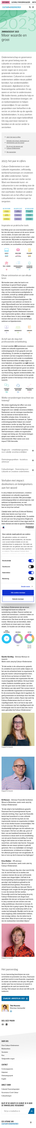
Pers (3, 1055)
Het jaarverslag (11, 152)
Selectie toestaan (18, 599)
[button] (18, 451)
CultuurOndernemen (11, 7)
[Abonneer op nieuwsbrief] (31, 1111)
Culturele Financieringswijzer (10, 1089)
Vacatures (5, 1052)
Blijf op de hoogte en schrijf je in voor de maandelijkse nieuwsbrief (17, 1104)
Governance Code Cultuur (10, 1092)
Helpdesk (5, 1072)
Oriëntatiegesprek (7, 1075)
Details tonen (25, 586)
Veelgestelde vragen (8, 1059)
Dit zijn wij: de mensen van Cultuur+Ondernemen (15, 147)
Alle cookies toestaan (18, 592)
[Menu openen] (32, 7)
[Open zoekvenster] (29, 7)
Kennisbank (5, 2)
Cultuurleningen (6, 1096)
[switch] (31, 566)
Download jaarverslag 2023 (14, 998)
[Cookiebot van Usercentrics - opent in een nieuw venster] (25, 527)
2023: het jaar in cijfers (14, 137)
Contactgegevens (7, 1069)
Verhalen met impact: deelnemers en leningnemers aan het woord (18, 142)
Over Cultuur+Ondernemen (10, 1045)
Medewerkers (6, 1049)
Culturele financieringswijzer (20, 2)
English (4, 1079)
